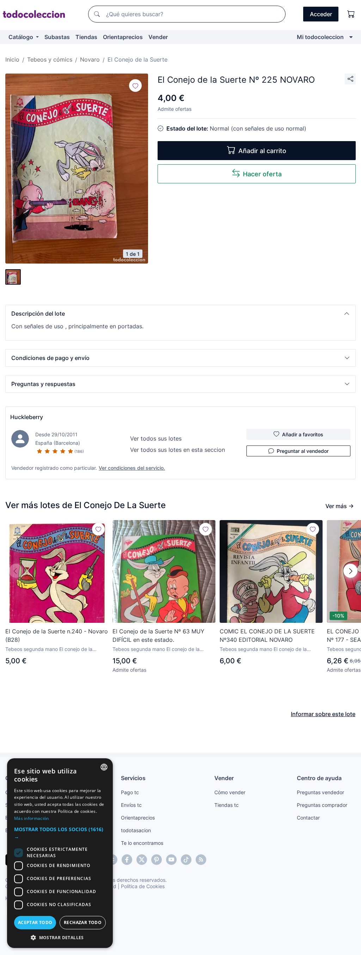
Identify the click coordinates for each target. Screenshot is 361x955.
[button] (180, 313)
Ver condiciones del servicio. (132, 468)
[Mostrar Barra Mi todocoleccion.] (351, 37)
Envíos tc (131, 805)
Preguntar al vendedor (303, 451)
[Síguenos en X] (141, 859)
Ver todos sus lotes (156, 438)
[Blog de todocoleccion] (201, 859)
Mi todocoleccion (320, 36)
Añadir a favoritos (302, 434)
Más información (31, 818)
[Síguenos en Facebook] (127, 859)
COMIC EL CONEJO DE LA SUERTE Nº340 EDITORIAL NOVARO (267, 635)
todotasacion (136, 830)
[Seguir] (135, 85)
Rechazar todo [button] (83, 922)
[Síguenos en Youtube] (171, 859)
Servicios (133, 778)
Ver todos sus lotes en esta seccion (177, 449)
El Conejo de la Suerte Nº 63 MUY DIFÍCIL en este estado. (158, 635)
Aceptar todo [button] (35, 922)
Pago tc (130, 792)
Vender (158, 36)
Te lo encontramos (142, 843)
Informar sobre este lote (323, 713)
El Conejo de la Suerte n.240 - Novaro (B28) (56, 635)
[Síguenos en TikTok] (186, 859)
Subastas (57, 36)
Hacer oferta (262, 174)
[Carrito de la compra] (351, 14)
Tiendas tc (226, 805)
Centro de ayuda (319, 778)
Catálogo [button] (21, 36)
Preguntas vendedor (320, 792)
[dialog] (60, 853)
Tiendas (86, 36)
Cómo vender (229, 792)
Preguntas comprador (322, 805)
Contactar (308, 818)
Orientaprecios (123, 36)
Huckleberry (26, 416)
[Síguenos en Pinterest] (156, 859)
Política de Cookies (143, 886)
